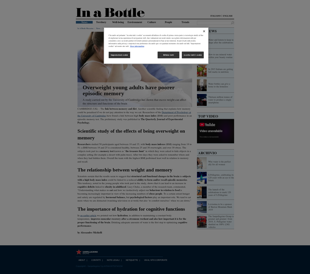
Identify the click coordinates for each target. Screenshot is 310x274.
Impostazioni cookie (119, 55)
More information (137, 46)
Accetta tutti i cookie (193, 55)
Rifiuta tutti (168, 55)
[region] (156, 45)
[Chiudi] (204, 31)
